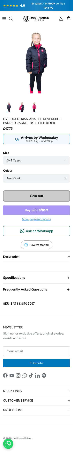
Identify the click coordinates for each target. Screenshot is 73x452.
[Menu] (4, 18)
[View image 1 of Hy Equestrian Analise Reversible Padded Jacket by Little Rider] (9, 107)
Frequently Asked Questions (25, 289)
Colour (7, 170)
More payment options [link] (36, 219)
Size (6, 153)
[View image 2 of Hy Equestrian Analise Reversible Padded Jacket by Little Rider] (21, 107)
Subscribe (37, 363)
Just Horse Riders (21, 438)
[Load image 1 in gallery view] (36, 63)
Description (11, 256)
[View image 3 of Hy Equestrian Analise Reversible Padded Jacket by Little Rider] (34, 107)
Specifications (14, 278)
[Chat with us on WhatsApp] (8, 444)
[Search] (13, 18)
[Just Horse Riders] (36, 18)
